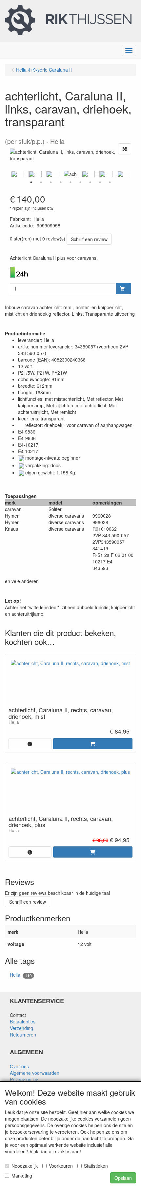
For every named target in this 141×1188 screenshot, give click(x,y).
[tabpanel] (70, 174)
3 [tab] (51, 182)
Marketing (21, 1175)
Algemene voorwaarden (34, 1073)
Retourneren (23, 1034)
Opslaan (123, 1178)
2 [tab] (41, 182)
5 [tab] (70, 182)
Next (133, 174)
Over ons (19, 1066)
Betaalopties (22, 1021)
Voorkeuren (61, 1165)
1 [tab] (31, 182)
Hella (21, 974)
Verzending (21, 1028)
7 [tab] (90, 182)
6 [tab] (80, 182)
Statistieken (96, 1165)
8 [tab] (100, 182)
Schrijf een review (89, 239)
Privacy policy (24, 1079)
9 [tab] (110, 182)
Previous (8, 174)
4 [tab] (60, 182)
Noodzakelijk (24, 1165)
